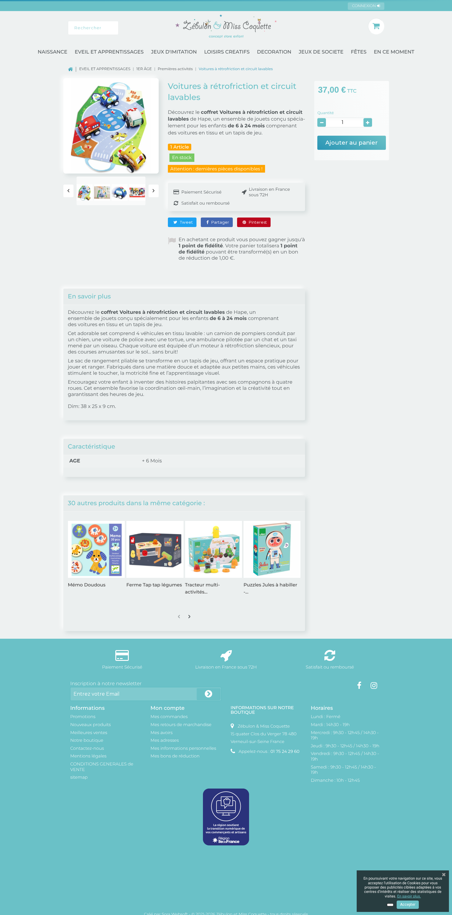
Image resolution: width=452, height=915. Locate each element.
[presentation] (68, 191)
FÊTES (359, 52)
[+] (367, 122)
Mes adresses (164, 740)
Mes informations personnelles (183, 748)
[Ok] (208, 694)
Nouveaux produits (90, 724)
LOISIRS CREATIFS (227, 52)
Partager (219, 222)
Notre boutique (86, 740)
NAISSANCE (52, 52)
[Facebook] (359, 685)
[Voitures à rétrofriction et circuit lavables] (85, 192)
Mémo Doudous (86, 585)
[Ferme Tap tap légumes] (155, 549)
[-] (321, 122)
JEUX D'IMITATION (174, 52)
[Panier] (376, 26)
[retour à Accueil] (73, 69)
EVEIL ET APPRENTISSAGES (109, 52)
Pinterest (257, 222)
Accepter (407, 904)
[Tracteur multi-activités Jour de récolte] (213, 549)
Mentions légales (88, 756)
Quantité (325, 113)
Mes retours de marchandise (181, 724)
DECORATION (274, 52)
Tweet (186, 222)
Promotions (82, 716)
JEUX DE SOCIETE (321, 52)
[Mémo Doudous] (96, 549)
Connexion (364, 6)
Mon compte (167, 708)
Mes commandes (169, 716)
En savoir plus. (409, 896)
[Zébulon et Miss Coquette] (226, 26)
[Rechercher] (128, 28)
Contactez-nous (87, 748)
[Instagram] (374, 685)
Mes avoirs (161, 732)
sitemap (79, 777)
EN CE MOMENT (394, 52)
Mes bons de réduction (175, 756)
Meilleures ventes (88, 732)
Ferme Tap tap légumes (154, 585)
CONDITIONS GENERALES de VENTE (101, 766)
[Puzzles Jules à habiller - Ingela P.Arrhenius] (272, 549)
